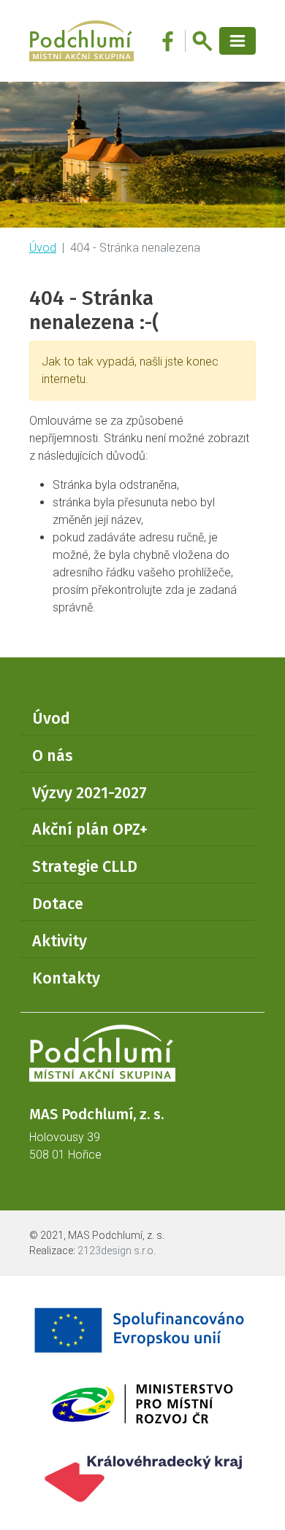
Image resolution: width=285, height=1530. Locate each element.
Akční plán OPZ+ (90, 829)
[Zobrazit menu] (237, 41)
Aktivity (59, 941)
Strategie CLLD (84, 866)
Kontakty (66, 978)
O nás (52, 755)
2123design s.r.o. (116, 1250)
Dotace (57, 904)
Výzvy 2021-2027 (89, 793)
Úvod (42, 248)
